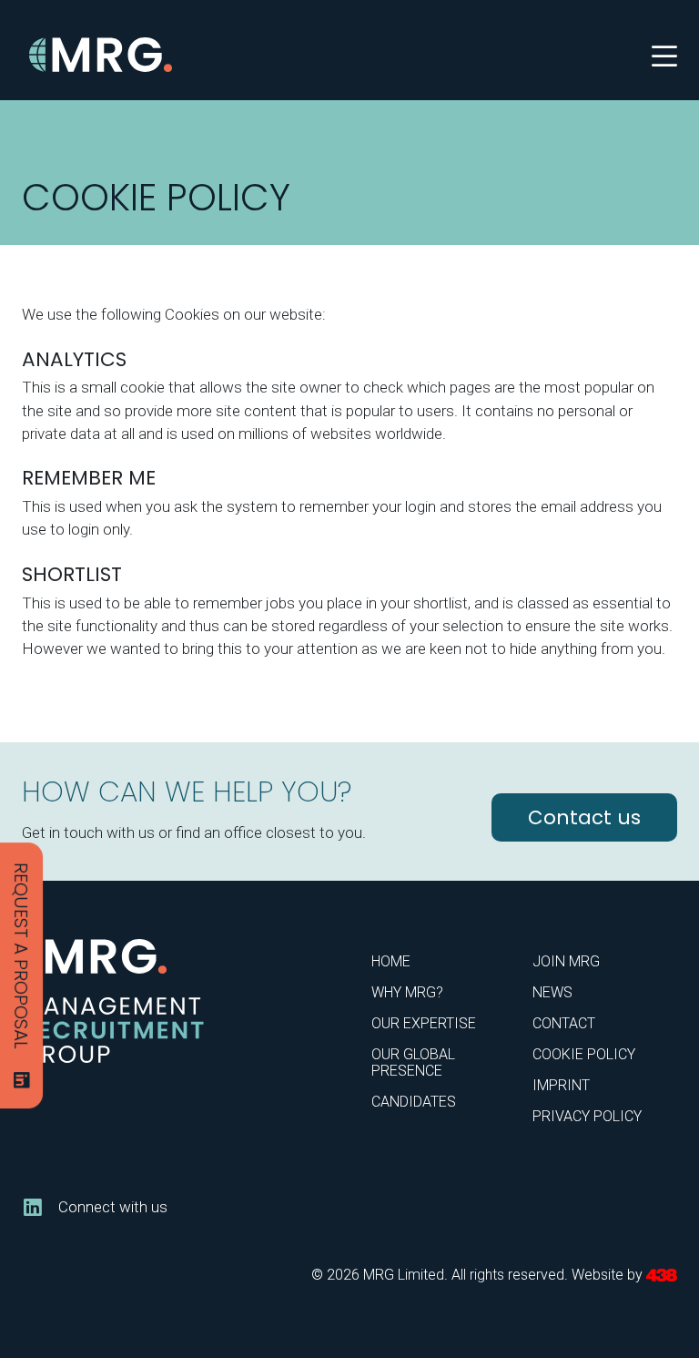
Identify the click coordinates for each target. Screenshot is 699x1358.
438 (661, 1275)
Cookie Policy (583, 1054)
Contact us (584, 817)
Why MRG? (407, 992)
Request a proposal (21, 956)
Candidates (413, 1101)
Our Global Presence (413, 1062)
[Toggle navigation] (664, 54)
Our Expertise (423, 1023)
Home (390, 961)
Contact (563, 1023)
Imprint (561, 1085)
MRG (102, 55)
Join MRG (566, 961)
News (552, 992)
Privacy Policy (587, 1116)
